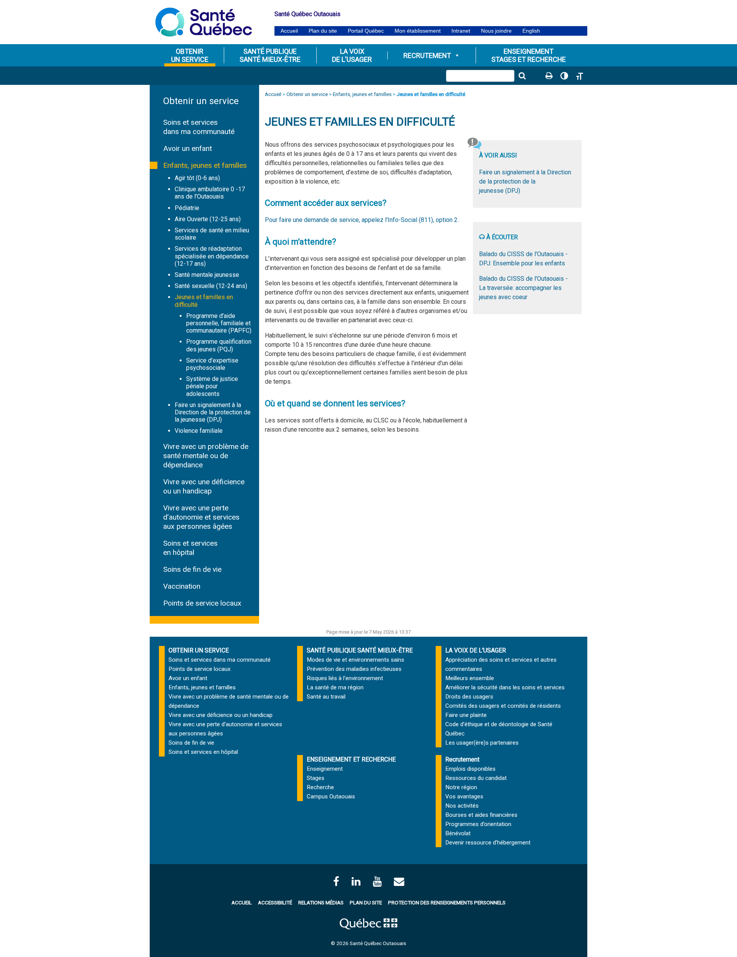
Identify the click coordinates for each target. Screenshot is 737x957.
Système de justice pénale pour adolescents (212, 386)
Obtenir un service (201, 101)
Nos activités (462, 805)
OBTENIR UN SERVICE (199, 650)
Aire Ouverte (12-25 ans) (208, 219)
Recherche (320, 787)
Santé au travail (326, 696)
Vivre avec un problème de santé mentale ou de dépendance (205, 455)
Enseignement (325, 768)
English (531, 31)
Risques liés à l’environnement (345, 678)
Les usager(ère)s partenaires (482, 742)
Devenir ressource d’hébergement (487, 842)
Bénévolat (458, 833)
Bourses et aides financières (481, 814)
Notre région (461, 787)
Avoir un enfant (187, 148)
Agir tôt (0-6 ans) (197, 178)
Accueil (289, 31)
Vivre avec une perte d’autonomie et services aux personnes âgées (201, 517)
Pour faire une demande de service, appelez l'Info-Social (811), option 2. (362, 220)
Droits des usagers (469, 696)
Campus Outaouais (331, 796)
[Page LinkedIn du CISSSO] (356, 881)
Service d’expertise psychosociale (212, 364)
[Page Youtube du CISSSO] (377, 881)
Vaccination (181, 586)
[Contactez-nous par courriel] (399, 881)
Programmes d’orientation (478, 824)
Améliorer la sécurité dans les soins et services (505, 687)
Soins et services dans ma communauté (199, 127)
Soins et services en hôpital (190, 548)
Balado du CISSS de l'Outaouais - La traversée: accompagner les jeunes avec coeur (523, 288)
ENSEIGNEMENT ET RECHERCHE (351, 759)
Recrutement (427, 55)
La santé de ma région (335, 687)
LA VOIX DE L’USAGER (475, 650)
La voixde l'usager (352, 55)
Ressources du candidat (476, 778)
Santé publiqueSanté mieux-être (270, 55)
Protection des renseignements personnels (447, 902)
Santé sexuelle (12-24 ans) (211, 286)
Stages (315, 778)
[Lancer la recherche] (522, 75)
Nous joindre (496, 31)
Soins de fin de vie (192, 569)
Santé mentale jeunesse (207, 274)
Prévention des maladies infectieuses (354, 669)
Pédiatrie (187, 208)
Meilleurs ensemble (469, 678)
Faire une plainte (466, 715)
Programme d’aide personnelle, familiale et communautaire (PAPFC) (218, 323)
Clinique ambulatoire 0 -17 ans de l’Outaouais (210, 192)
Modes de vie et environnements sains (355, 659)
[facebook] (336, 881)
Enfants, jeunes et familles (205, 165)
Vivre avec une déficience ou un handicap (204, 486)
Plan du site (323, 31)
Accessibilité (275, 902)
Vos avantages (464, 796)
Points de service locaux (202, 603)
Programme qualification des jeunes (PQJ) (218, 345)
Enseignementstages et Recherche (528, 55)
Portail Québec (366, 31)
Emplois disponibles (470, 768)
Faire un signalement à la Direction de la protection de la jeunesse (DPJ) (213, 412)
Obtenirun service (189, 55)
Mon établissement (418, 31)
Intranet (460, 31)
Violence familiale (199, 430)
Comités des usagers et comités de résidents (503, 705)
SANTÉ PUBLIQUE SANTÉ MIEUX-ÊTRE (360, 650)
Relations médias (321, 902)
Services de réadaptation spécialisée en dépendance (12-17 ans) (212, 256)
